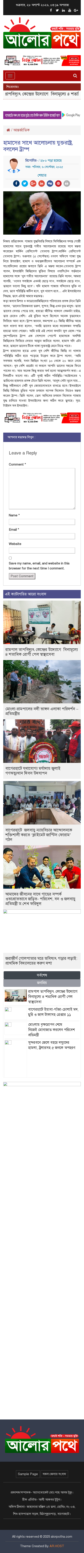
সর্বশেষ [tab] (42, 975)
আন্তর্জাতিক (21, 130)
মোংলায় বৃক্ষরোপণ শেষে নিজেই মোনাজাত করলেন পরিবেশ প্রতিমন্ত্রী (51, 1029)
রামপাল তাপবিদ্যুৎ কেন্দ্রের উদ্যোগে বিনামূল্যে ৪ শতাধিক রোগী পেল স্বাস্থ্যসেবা (41, 652)
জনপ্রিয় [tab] (42, 983)
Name (14, 515)
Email (14, 530)
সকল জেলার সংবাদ (54, 1474)
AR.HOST (57, 1546)
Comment (17, 464)
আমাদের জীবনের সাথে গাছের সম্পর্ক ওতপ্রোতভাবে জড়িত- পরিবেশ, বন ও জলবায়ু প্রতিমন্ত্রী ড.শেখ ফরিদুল (40, 899)
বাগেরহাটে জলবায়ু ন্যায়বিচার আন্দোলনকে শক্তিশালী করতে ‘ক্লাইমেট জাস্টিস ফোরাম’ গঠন (38, 835)
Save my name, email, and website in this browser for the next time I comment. (39, 565)
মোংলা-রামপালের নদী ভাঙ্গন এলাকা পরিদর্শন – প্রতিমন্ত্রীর (41, 711)
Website (15, 544)
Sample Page (28, 1474)
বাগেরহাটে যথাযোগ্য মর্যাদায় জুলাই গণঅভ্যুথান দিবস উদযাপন (33, 771)
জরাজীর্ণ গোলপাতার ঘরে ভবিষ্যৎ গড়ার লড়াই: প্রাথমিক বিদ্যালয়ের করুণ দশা (41, 961)
